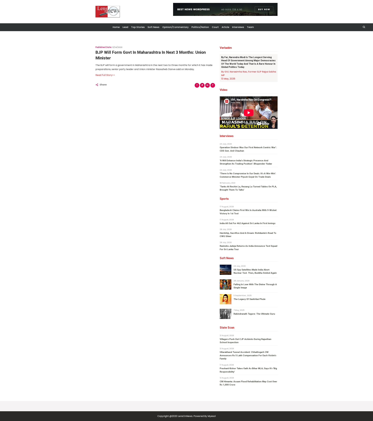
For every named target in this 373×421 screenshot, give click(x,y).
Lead (125, 27)
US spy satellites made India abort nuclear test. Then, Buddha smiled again (255, 271)
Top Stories (138, 27)
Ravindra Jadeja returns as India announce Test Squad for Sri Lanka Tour (248, 248)
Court (215, 27)
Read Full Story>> (105, 75)
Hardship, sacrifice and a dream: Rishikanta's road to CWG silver (248, 235)
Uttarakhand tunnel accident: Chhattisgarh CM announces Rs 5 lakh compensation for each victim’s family (248, 355)
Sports (224, 198)
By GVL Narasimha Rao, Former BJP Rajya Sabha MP (248, 73)
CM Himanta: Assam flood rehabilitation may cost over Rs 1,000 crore (248, 383)
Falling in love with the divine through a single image (255, 286)
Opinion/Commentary (175, 27)
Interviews (238, 27)
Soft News (153, 27)
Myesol (212, 416)
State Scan (227, 327)
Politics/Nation (200, 27)
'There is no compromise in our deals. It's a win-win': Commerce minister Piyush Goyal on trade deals (248, 175)
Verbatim (226, 47)
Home (116, 27)
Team (250, 27)
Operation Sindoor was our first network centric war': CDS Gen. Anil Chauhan (248, 149)
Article (225, 27)
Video (223, 90)
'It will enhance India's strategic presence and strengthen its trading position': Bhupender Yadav (246, 162)
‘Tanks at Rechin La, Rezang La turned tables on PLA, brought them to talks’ (248, 188)
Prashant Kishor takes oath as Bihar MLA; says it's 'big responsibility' (248, 370)
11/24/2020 (117, 47)
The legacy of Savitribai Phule (249, 299)
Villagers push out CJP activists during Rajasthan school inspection (245, 341)
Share (103, 84)
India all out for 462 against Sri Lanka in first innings (247, 223)
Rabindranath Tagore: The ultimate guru (254, 314)
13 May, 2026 (228, 78)
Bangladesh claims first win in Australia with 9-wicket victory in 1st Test (248, 212)
